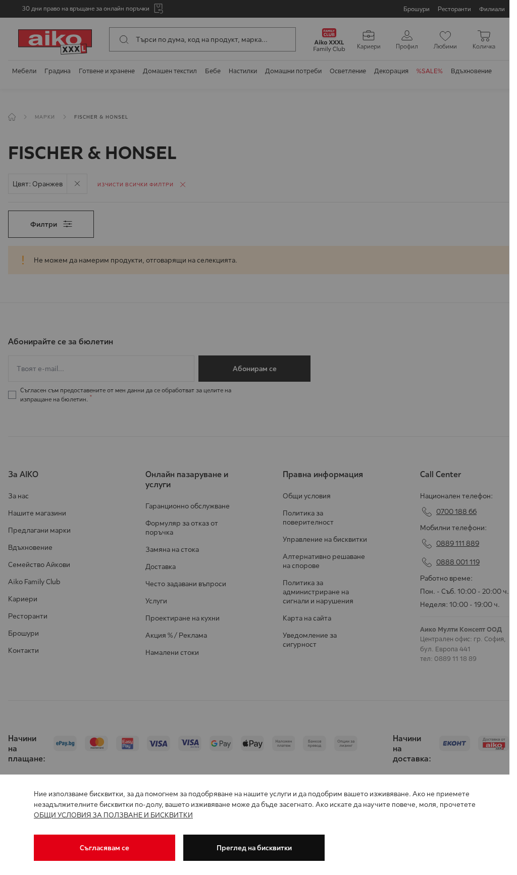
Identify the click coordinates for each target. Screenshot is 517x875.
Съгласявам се (104, 847)
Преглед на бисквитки (254, 847)
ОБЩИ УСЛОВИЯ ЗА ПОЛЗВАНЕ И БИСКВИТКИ (113, 814)
